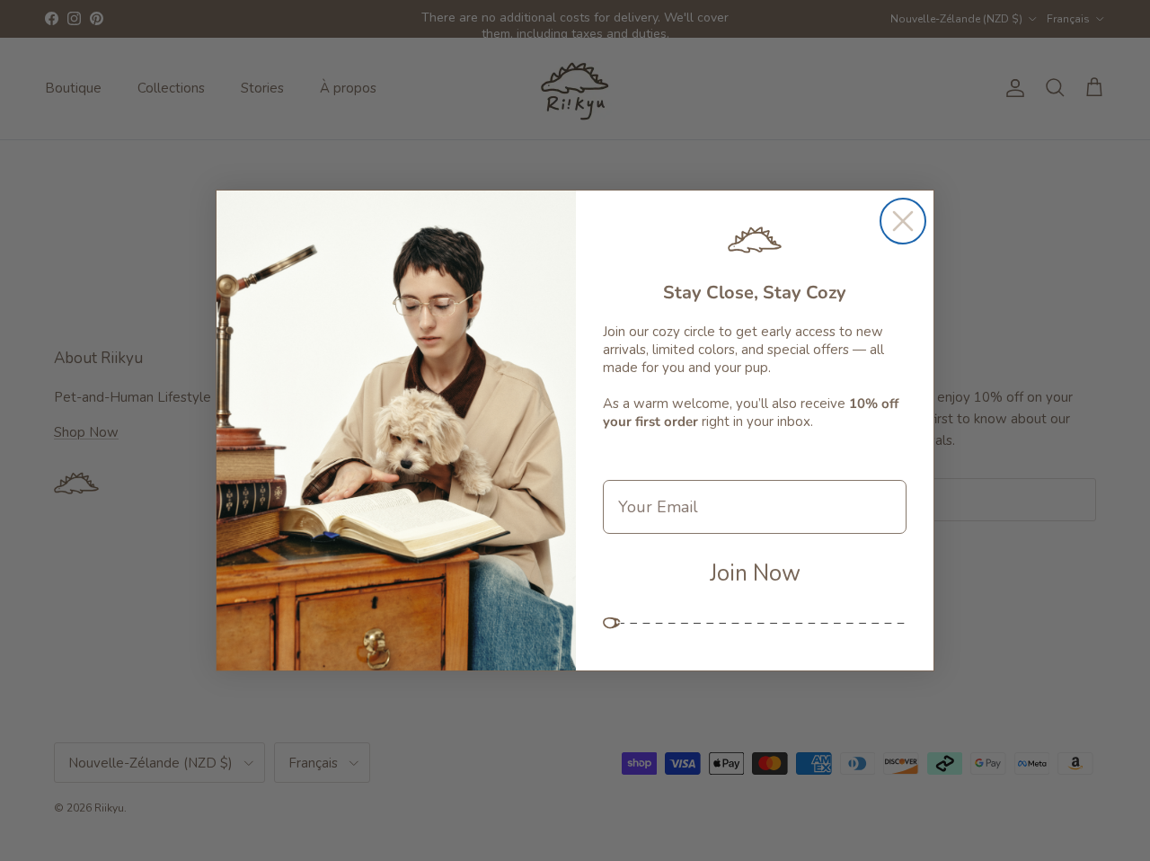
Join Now (755, 573)
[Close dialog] (902, 221)
